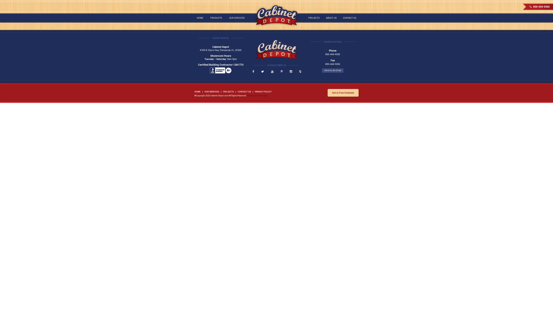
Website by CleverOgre (257, 95)
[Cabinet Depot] (276, 15)
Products (216, 18)
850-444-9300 (541, 6)
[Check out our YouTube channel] (272, 71)
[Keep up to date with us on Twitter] (262, 71)
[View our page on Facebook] (253, 71)
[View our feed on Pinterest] (282, 71)
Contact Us (349, 18)
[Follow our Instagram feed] (291, 71)
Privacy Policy (263, 91)
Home (200, 18)
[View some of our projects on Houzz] (300, 71)
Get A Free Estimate (343, 92)
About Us (331, 18)
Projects (314, 18)
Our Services (237, 18)
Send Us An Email (332, 70)
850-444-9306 (332, 64)
